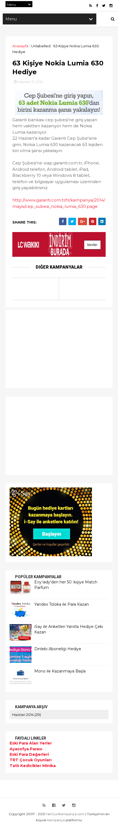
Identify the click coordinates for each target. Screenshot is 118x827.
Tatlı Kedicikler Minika (33, 765)
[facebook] (97, 5)
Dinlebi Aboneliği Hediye (57, 648)
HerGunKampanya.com (65, 814)
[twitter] (103, 5)
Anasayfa (20, 46)
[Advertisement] (44, 348)
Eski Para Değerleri (29, 754)
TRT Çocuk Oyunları (31, 759)
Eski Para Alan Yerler (31, 743)
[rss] (90, 5)
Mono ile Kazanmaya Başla (60, 671)
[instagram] (111, 5)
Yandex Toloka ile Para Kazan (61, 604)
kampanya (56, 820)
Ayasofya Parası (26, 748)
